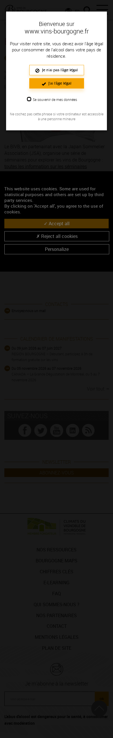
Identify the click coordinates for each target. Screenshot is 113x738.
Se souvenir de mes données (55, 99)
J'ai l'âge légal (59, 83)
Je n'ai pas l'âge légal (59, 69)
